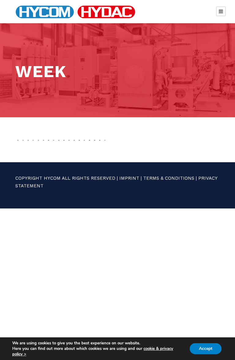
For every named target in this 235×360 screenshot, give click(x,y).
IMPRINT (129, 178)
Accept (205, 348)
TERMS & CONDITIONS (168, 178)
